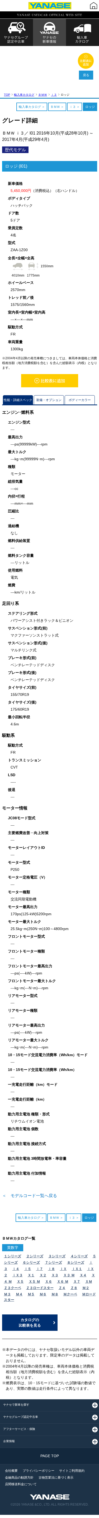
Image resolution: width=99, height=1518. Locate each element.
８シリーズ (75, 1262)
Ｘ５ (20, 1282)
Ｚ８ (73, 1288)
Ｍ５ (31, 1294)
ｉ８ (51, 1269)
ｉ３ (54, 94)
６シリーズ (31, 1262)
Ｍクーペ (70, 1294)
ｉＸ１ (77, 1269)
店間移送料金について (21, 1484)
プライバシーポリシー (38, 1471)
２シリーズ (34, 1256)
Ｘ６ (48, 1282)
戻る (86, 75)
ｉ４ (15, 1269)
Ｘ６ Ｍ (62, 1282)
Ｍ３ (7, 1294)
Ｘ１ (31, 1275)
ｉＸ (63, 1269)
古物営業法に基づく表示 (56, 1477)
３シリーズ (56, 1256)
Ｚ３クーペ (12, 1288)
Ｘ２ (43, 1275)
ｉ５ (27, 1269)
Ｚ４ (62, 1288)
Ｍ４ (19, 1294)
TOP (7, 94)
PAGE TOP (49, 1456)
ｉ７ (39, 1269)
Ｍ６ (43, 1294)
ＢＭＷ (42, 94)
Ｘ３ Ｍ (69, 1275)
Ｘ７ (76, 1282)
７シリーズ (53, 1262)
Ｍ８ (54, 1294)
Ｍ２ (85, 1288)
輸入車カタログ (24, 94)
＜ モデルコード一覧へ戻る (29, 1195)
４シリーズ (79, 1256)
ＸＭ (88, 1282)
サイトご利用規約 (71, 1471)
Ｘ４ (83, 1275)
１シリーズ (12, 1256)
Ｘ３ (54, 1275)
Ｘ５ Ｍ (34, 1282)
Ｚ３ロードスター (40, 1288)
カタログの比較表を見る (30, 1322)
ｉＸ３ (17, 1275)
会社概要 (11, 1471)
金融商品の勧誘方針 (19, 1477)
